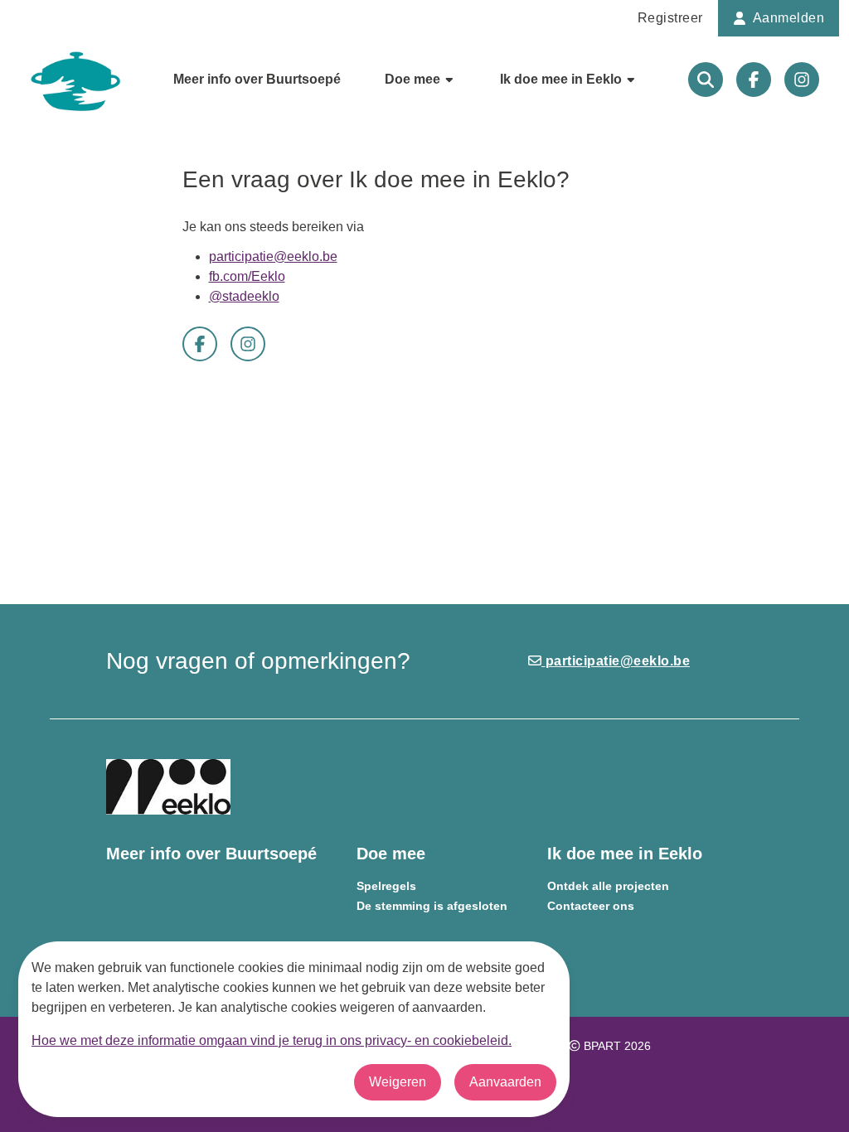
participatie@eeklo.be (273, 256)
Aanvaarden (505, 1082)
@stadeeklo (244, 296)
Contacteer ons (590, 906)
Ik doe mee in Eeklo (562, 79)
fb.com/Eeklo (247, 276)
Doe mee (414, 79)
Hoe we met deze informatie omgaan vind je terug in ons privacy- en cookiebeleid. (272, 1040)
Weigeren (397, 1082)
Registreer (670, 18)
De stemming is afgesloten (432, 906)
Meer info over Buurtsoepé (257, 79)
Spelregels (386, 886)
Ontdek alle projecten (608, 886)
